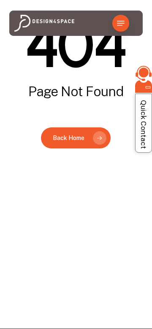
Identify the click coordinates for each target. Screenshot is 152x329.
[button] (120, 23)
